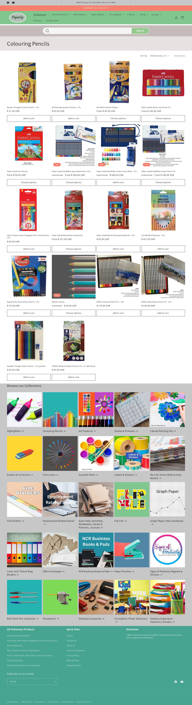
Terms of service (53, 702)
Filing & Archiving (15, 660)
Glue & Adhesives (15, 645)
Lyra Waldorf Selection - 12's (153, 235)
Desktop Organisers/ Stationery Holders (161, 620)
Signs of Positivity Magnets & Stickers (166, 573)
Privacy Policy (73, 655)
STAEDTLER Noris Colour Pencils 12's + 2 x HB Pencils (73, 366)
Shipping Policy (74, 665)
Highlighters (14, 430)
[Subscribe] (54, 681)
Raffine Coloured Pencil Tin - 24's (110, 302)
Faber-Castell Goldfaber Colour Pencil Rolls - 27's (117, 171)
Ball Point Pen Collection (21, 618)
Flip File (118, 520)
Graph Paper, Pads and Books (166, 520)
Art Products (86, 430)
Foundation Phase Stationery (131, 618)
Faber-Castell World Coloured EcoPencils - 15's (116, 235)
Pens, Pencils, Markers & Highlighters (23, 650)
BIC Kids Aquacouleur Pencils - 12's (66, 107)
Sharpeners (49, 618)
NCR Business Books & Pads (94, 571)
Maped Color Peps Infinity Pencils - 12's (23, 302)
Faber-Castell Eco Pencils (17, 171)
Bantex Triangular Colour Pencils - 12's (23, 107)
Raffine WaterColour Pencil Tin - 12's (156, 302)
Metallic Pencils (58, 302)
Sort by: (144, 55)
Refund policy (26, 702)
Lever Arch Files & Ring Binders (20, 573)
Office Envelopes (52, 571)
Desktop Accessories (90, 618)
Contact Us (72, 640)
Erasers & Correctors (18, 474)
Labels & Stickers (124, 474)
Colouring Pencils (53, 430)
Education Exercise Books (18, 635)
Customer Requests (76, 650)
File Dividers (14, 520)
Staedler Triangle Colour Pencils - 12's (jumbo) (26, 366)
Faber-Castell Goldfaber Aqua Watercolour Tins (71, 171)
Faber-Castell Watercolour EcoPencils (67, 235)
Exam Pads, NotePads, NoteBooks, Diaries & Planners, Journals (91, 524)
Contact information (84, 702)
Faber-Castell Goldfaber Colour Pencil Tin (158, 171)
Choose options (118, 118)
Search (140, 31)
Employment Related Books (58, 520)
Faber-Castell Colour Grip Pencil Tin (156, 107)
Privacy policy (39, 702)
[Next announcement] (130, 2)
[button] (41, 14)
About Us (71, 645)
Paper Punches (122, 571)
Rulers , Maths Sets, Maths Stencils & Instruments (29, 655)
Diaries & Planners (124, 430)
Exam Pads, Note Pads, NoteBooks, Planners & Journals (32, 640)
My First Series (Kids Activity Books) (165, 476)
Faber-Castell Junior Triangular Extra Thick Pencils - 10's (28, 236)
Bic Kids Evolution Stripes (107, 107)
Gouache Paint (87, 474)
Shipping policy (68, 702)
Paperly (15, 702)
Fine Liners (49, 474)
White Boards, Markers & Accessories (23, 665)
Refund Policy (73, 660)
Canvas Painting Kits (161, 430)
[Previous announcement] (61, 2)
